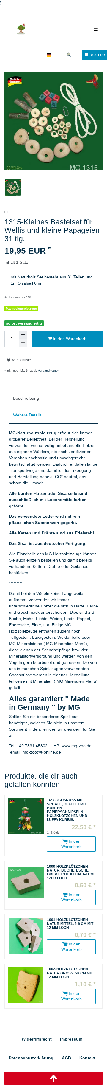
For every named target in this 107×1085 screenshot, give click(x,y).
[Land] (49, 55)
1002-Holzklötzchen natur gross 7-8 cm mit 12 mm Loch (70, 973)
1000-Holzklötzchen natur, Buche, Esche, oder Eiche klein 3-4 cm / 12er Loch (71, 873)
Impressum (71, 1039)
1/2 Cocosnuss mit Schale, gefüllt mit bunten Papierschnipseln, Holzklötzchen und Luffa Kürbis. (67, 810)
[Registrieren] (40, 55)
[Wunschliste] (78, 55)
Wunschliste (20, 360)
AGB (66, 1057)
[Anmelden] (30, 55)
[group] (26, 936)
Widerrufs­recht (37, 1039)
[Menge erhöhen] (23, 335)
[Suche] (69, 55)
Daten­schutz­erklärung (31, 1057)
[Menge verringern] (23, 343)
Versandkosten (48, 370)
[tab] (53, 398)
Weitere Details (27, 415)
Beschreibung (26, 398)
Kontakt (87, 1057)
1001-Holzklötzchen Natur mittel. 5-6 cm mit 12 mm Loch (70, 924)
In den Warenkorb (69, 338)
